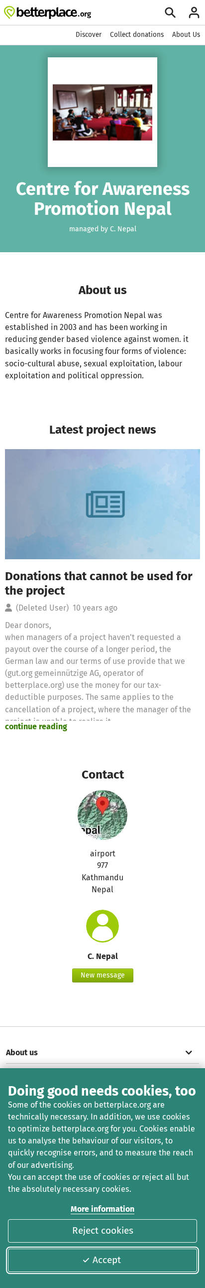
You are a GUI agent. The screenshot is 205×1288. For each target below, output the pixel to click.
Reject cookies (102, 1230)
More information (102, 1209)
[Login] (194, 12)
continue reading (36, 726)
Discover (89, 34)
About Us (186, 34)
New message (103, 975)
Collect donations (137, 34)
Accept (107, 1260)
